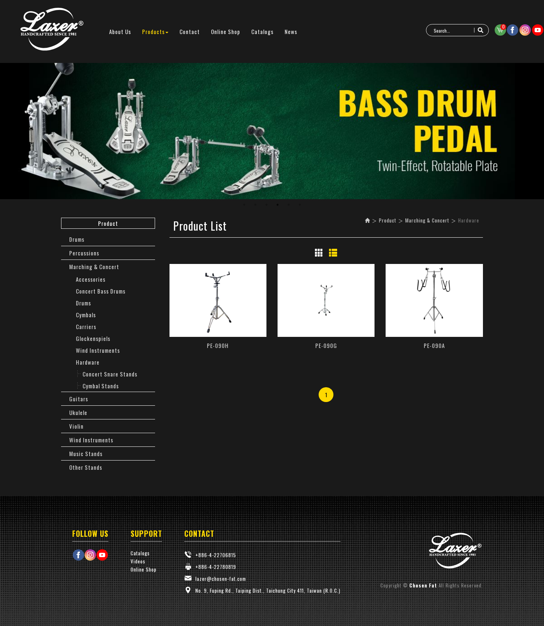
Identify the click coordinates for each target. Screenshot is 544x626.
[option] (272, 131)
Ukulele (78, 412)
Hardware (88, 362)
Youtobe (538, 30)
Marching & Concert (94, 266)
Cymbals (86, 315)
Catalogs (140, 553)
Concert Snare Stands (110, 374)
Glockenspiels (93, 338)
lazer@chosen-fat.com (220, 578)
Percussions (84, 253)
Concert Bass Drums (100, 291)
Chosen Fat (52, 30)
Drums (76, 239)
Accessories (90, 279)
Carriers (86, 326)
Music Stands (86, 453)
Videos (138, 561)
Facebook (512, 30)
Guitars (78, 399)
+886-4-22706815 (215, 555)
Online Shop (144, 569)
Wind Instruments (98, 350)
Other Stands (85, 467)
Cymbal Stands (101, 386)
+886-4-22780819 (215, 566)
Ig (525, 30)
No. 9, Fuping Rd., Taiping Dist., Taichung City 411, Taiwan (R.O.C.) (267, 590)
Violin (76, 426)
